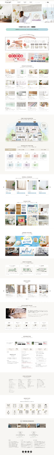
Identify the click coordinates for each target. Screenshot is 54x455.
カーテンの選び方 (20, 382)
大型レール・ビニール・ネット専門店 (41, 387)
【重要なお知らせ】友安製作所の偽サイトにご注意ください (27, 401)
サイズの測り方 (20, 380)
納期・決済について (30, 381)
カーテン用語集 (20, 381)
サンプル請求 (29, 382)
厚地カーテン (10, 380)
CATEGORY (19, 2)
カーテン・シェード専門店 (40, 381)
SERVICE (31, 2)
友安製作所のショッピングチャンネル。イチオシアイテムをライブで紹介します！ (27, 29)
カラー (44, 149)
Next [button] (51, 13)
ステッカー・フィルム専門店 (40, 382)
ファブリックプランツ (24, 447)
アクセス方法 (20, 436)
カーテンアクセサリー (11, 392)
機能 (11, 149)
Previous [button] (2, 13)
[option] (27, 13)
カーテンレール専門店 (39, 380)
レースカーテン (11, 381)
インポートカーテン (11, 382)
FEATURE (25, 2)
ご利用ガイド (29, 380)
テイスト (21, 149)
